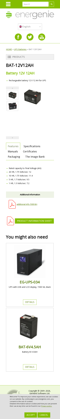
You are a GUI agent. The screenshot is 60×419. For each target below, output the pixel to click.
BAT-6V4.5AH (30, 346)
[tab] (13, 146)
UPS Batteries (20, 49)
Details (29, 302)
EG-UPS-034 (30, 281)
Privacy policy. (46, 406)
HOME (9, 49)
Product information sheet (34, 220)
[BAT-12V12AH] (12, 95)
